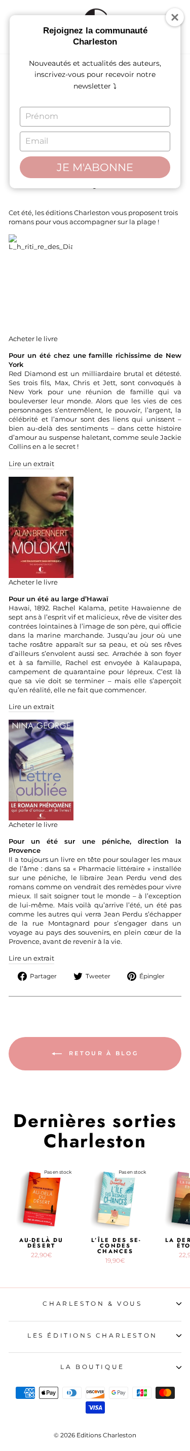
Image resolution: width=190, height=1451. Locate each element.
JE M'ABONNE (95, 167)
